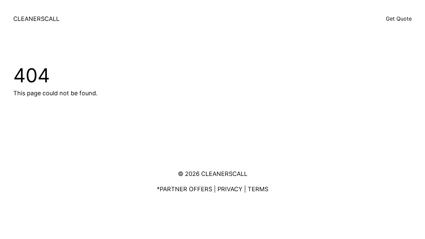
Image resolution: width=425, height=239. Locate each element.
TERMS (258, 189)
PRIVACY (229, 189)
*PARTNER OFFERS (184, 189)
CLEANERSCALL (36, 18)
